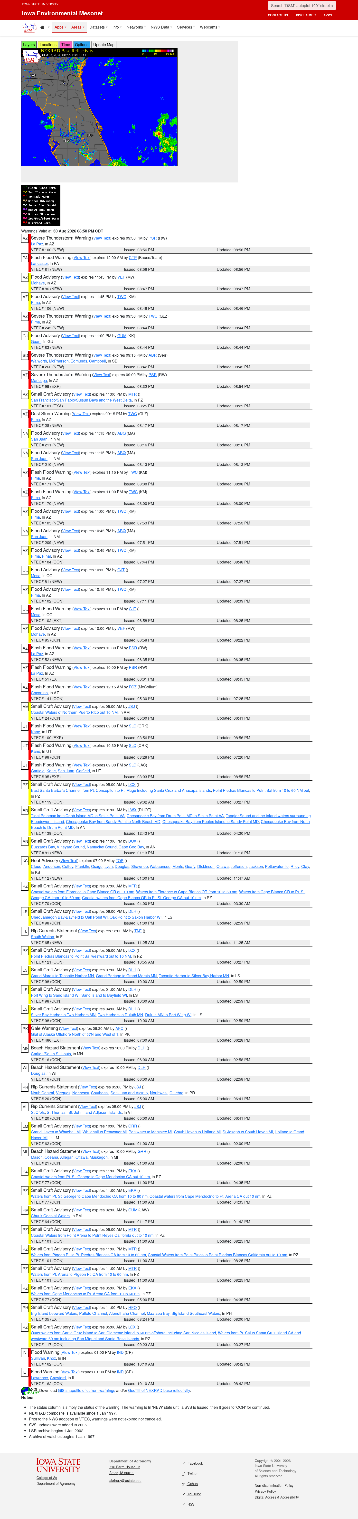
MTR (132, 394)
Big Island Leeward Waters (54, 1313)
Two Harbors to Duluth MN (120, 1014)
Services (184, 27)
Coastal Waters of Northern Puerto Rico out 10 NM (74, 712)
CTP (133, 257)
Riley (295, 866)
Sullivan (38, 1358)
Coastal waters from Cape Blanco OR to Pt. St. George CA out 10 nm (141, 897)
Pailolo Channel (93, 1313)
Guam (36, 341)
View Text (101, 238)
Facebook (195, 1463)
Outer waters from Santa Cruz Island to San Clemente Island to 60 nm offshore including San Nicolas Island (123, 1333)
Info (116, 27)
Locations (48, 44)
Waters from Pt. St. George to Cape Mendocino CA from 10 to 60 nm (89, 1196)
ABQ (121, 433)
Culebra (176, 1093)
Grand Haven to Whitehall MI (56, 1132)
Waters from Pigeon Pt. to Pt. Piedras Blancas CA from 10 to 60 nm (88, 1254)
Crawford (58, 1377)
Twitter (192, 1473)
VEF (121, 277)
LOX (132, 784)
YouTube (194, 1493)
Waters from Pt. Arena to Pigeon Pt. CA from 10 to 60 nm (79, 1274)
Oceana (51, 1157)
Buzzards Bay (43, 847)
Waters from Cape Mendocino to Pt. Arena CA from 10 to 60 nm (85, 1294)
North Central (42, 1093)
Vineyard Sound (71, 847)
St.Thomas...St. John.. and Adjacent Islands (84, 1112)
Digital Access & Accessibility (277, 1497)
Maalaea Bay (158, 1313)
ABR (153, 355)
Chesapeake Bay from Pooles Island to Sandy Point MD (210, 821)
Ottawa (223, 866)
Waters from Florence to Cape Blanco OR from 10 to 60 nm (186, 892)
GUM (121, 335)
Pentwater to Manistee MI (150, 1132)
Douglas (122, 866)
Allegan (67, 1157)
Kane (35, 731)
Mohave (38, 283)
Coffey (67, 866)
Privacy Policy (265, 1491)
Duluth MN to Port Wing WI (168, 1014)
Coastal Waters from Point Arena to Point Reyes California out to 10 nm (92, 1235)
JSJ (131, 706)
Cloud (36, 866)
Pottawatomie (277, 866)
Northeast (80, 1093)
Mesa (35, 575)
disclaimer (306, 15)
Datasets (97, 27)
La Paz (37, 244)
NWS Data (160, 27)
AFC (119, 1028)
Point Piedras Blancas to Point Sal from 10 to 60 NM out (261, 790)
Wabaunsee (160, 866)
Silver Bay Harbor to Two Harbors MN (63, 1014)
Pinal (46, 556)
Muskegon (99, 1157)
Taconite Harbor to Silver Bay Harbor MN (194, 975)
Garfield (38, 771)
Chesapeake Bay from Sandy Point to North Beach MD (113, 821)
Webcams (208, 27)
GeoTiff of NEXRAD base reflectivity (159, 1390)
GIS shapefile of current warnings (86, 1390)
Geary (190, 866)
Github (192, 1483)
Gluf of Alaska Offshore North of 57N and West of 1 (74, 1034)
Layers (29, 44)
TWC (121, 296)
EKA (132, 1171)
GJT (121, 570)
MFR (132, 886)
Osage (97, 866)
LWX (132, 810)
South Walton (42, 936)
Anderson (51, 866)
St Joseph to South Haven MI (248, 1132)
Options (81, 44)
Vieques (63, 1093)
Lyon (108, 866)
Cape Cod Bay (131, 847)
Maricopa (39, 380)
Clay (305, 866)
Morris (177, 866)
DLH (132, 911)
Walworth (39, 361)
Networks (135, 27)
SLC (132, 726)
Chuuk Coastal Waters (50, 1215)
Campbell (97, 361)
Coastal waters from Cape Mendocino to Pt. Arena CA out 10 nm (205, 1196)
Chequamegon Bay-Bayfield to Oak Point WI (69, 917)
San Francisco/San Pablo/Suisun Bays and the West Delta (81, 400)
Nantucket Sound (102, 847)
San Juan (39, 439)
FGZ (133, 687)
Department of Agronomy (56, 1483)
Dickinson (206, 866)
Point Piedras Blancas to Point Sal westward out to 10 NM (81, 956)
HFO (132, 1307)
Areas (76, 27)
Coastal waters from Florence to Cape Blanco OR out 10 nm (82, 892)
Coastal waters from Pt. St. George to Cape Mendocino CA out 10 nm (90, 1176)
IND (120, 1352)
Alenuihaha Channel (127, 1313)
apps (327, 15)
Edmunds (79, 361)
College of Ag (47, 1477)
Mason (37, 1157)
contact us (278, 15)
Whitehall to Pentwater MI (105, 1132)
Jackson (256, 866)
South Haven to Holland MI (197, 1132)
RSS (190, 1504)
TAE (138, 931)
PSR (153, 238)
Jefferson (239, 866)
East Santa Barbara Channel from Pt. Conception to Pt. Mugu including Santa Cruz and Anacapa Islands (121, 790)
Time (65, 44)
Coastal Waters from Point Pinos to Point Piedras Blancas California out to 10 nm (217, 1254)
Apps (59, 27)
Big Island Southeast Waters (195, 1313)
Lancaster (39, 263)
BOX (132, 841)
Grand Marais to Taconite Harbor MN (62, 975)
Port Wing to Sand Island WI (55, 995)
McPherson (59, 361)
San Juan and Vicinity (129, 1093)
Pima (35, 302)
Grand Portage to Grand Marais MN (126, 975)
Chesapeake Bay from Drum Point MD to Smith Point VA (175, 815)
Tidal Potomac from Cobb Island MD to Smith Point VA (78, 815)
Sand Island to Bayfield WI (104, 995)
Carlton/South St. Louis (51, 1053)
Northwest (159, 1093)
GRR (132, 1126)
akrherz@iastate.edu (125, 1480)
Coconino (39, 692)
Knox (51, 1358)
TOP (119, 860)
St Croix (38, 1112)
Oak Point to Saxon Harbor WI (135, 917)
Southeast (100, 1093)
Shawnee (139, 866)
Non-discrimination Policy (274, 1485)
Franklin (82, 866)
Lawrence (39, 1377)
